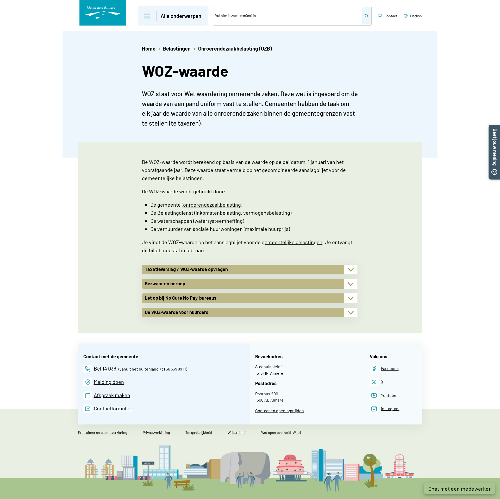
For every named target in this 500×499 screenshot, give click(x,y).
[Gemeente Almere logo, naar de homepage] (103, 13)
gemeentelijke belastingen (292, 242)
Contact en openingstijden (279, 410)
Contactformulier (113, 408)
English (416, 16)
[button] (173, 16)
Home (148, 48)
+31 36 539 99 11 (172, 368)
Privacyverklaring (156, 432)
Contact (390, 16)
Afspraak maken (112, 395)
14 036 (109, 368)
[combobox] (287, 15)
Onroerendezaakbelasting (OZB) (235, 48)
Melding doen (109, 382)
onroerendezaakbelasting (212, 204)
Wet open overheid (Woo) (281, 432)
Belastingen (177, 48)
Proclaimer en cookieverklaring (102, 432)
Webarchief (237, 432)
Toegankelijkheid (198, 432)
